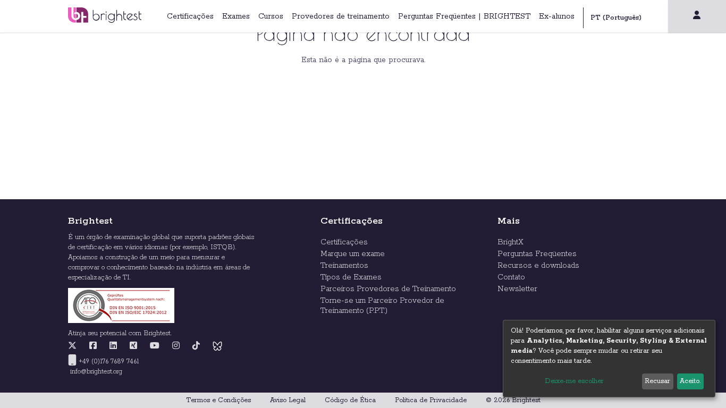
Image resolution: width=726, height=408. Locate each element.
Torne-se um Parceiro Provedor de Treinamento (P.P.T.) (382, 306)
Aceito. (690, 381)
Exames (236, 16)
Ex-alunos (557, 16)
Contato (511, 277)
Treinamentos (344, 265)
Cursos (270, 16)
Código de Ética (350, 400)
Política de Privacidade (431, 400)
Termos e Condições (218, 400)
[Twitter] (75, 346)
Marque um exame (352, 254)
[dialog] (609, 358)
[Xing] (133, 346)
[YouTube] (155, 346)
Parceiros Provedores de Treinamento (388, 289)
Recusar (657, 381)
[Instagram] (176, 346)
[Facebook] (93, 346)
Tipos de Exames (351, 277)
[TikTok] (196, 346)
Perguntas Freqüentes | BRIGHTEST (464, 16)
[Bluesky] (217, 346)
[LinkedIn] (113, 346)
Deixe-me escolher (574, 381)
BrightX (510, 242)
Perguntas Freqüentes (537, 254)
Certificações (190, 16)
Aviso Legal (288, 400)
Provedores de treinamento (341, 16)
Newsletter (517, 289)
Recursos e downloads (538, 265)
